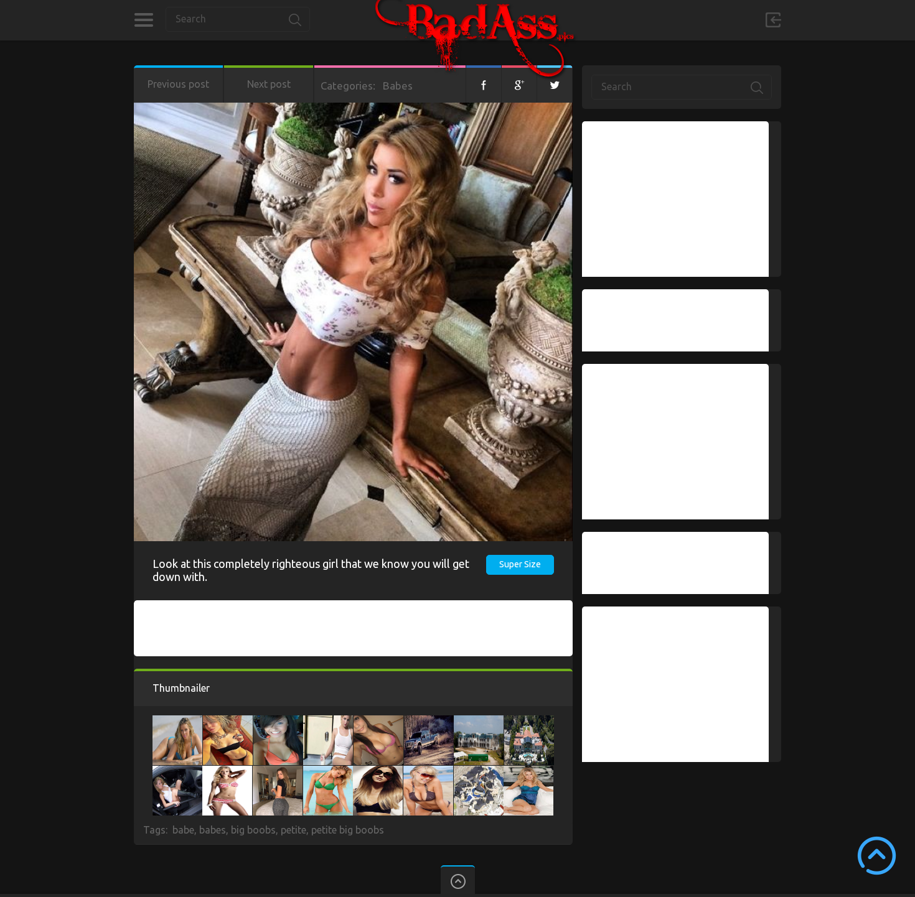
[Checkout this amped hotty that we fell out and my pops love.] (528, 772)
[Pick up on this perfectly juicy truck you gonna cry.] (429, 721)
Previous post (178, 84)
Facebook (483, 84)
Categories (143, 20)
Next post (269, 84)
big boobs (253, 829)
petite (293, 829)
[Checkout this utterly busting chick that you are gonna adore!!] (177, 772)
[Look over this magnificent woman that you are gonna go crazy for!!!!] (428, 772)
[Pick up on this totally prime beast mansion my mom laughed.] (479, 721)
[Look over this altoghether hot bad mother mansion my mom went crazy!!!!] (529, 721)
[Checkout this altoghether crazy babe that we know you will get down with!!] (278, 721)
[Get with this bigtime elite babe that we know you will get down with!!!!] (228, 721)
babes (212, 829)
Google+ (519, 84)
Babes (398, 85)
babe (183, 829)
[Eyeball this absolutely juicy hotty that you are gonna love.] (378, 721)
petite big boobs (347, 829)
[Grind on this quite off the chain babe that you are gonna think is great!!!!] (328, 772)
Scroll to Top (876, 855)
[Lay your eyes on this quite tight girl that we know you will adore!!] (177, 721)
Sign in (773, 19)
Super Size (520, 564)
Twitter (554, 84)
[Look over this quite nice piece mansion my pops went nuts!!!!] (479, 772)
